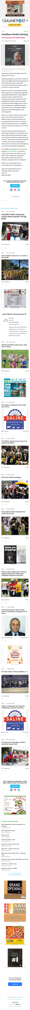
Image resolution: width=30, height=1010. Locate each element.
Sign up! (15, 185)
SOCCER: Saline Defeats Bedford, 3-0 (14, 672)
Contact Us (11, 999)
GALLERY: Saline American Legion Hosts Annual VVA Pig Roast (13, 216)
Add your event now (15, 874)
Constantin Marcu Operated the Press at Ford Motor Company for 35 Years (14, 611)
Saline (2, 211)
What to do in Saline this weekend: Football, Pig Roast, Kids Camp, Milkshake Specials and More (14, 573)
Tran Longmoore (5, 244)
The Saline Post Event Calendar (9, 821)
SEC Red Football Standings (11, 477)
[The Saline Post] (13, 20)
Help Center (18, 999)
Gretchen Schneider (11, 41)
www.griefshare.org (13, 151)
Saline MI (26, 31)
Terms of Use (12, 1006)
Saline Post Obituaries (7, 637)
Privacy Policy (18, 1006)
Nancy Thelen (4, 431)
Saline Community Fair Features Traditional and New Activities (13, 707)
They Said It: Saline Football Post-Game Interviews (13, 512)
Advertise (15, 984)
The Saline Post (24, 637)
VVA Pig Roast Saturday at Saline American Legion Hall (13, 743)
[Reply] (6, 200)
